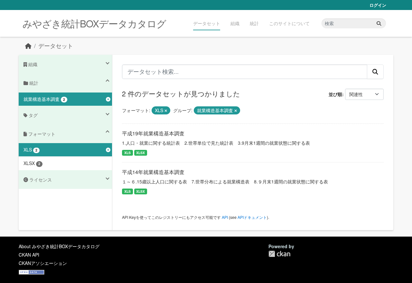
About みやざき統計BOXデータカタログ (59, 246)
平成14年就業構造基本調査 (153, 172)
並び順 (335, 94)
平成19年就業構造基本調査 (153, 133)
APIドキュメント (252, 217)
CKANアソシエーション (43, 263)
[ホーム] (28, 46)
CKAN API (29, 254)
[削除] (165, 110)
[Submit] (378, 23)
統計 (254, 23)
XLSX (140, 152)
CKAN (279, 253)
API (225, 217)
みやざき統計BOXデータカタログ (94, 23)
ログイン (378, 5)
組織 (234, 23)
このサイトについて (289, 23)
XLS (127, 152)
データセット (206, 23)
